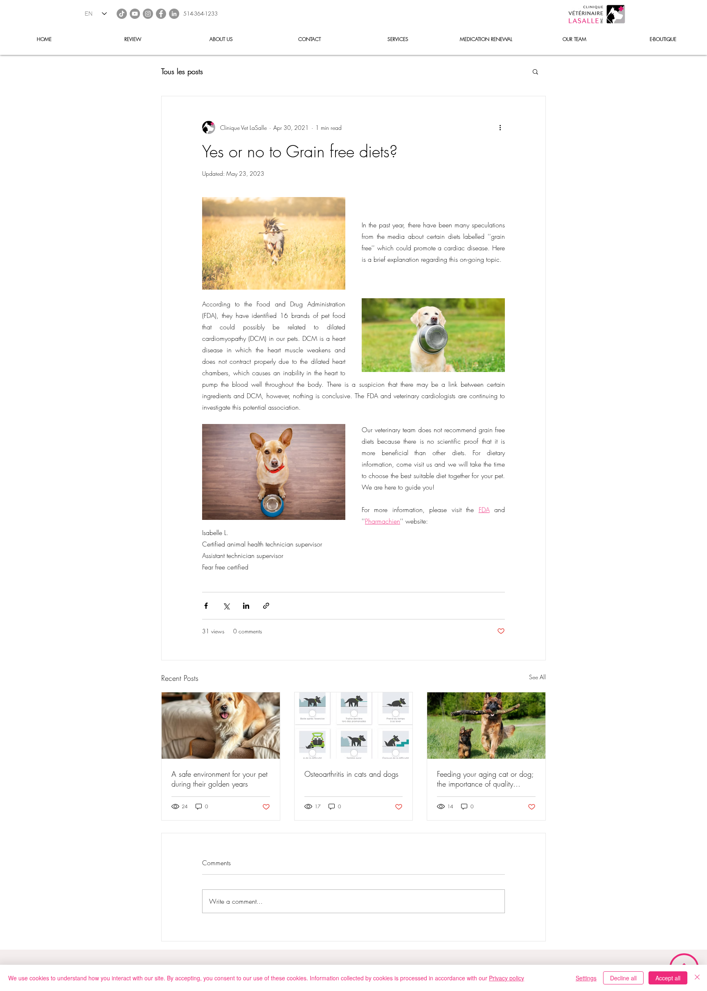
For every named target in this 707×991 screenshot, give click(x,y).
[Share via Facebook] (206, 606)
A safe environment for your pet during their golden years (219, 779)
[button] (535, 71)
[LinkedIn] (174, 14)
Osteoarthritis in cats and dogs (351, 774)
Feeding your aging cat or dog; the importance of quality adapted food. (485, 779)
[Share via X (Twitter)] (226, 606)
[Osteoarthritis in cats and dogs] (354, 725)
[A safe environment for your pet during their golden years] (221, 725)
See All (537, 677)
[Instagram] (148, 14)
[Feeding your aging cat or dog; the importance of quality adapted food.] (486, 725)
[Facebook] (161, 14)
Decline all (623, 978)
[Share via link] (266, 606)
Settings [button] (586, 978)
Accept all (667, 978)
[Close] (697, 977)
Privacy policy (506, 978)
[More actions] (500, 127)
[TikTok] (122, 14)
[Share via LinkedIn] (246, 606)
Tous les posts (182, 71)
